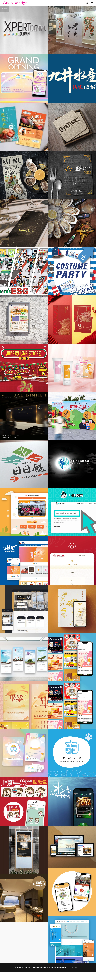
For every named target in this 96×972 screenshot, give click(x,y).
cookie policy (61, 967)
